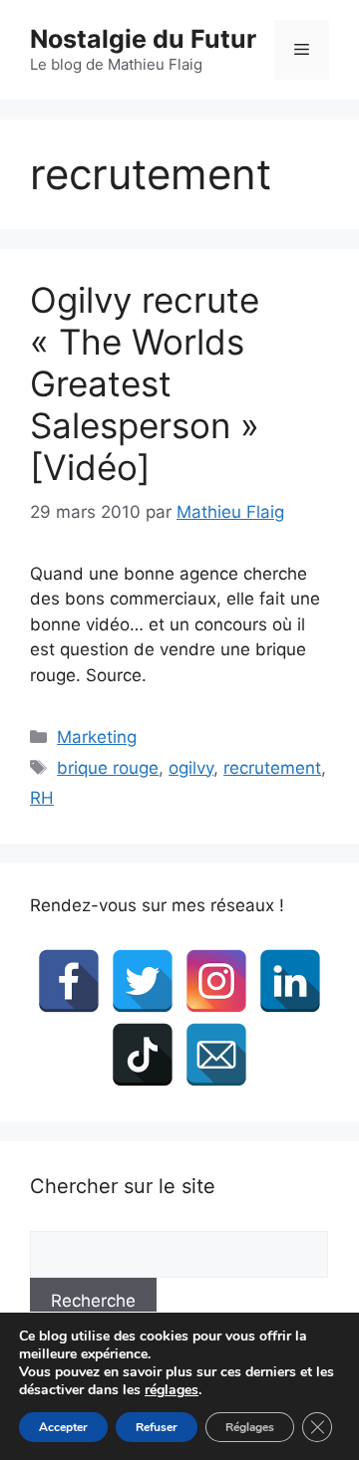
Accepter (63, 1427)
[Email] (216, 1055)
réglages (171, 1390)
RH (42, 798)
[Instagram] (216, 981)
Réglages (249, 1427)
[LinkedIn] (290, 981)
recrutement (272, 768)
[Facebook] (69, 981)
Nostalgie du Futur (143, 39)
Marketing (97, 737)
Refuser (157, 1427)
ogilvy (191, 768)
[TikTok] (143, 1055)
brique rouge (108, 768)
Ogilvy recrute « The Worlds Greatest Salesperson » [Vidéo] (144, 383)
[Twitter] (143, 981)
